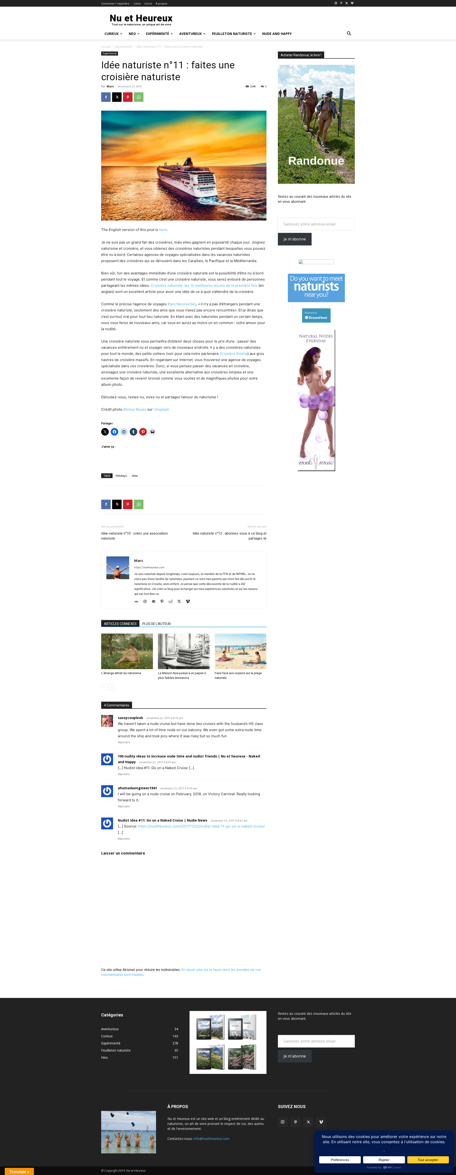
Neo (104, 1057)
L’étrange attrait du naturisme (121, 673)
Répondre (124, 742)
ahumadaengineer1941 (137, 788)
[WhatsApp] (138, 97)
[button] (349, 33)
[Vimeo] (352, 3)
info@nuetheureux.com (211, 1138)
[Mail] (155, 602)
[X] (346, 3)
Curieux (107, 1036)
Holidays (121, 475)
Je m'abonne (295, 239)
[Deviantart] (138, 602)
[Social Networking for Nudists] (316, 301)
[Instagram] (336, 3)
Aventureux (110, 1029)
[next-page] (112, 687)
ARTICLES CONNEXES (120, 624)
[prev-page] (104, 687)
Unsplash (161, 409)
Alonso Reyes (134, 409)
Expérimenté (123, 47)
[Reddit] (172, 602)
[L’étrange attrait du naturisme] (127, 651)
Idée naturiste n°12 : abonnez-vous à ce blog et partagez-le (229, 535)
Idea (135, 475)
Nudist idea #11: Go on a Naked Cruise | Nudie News (162, 820)
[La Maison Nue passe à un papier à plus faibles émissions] (184, 651)
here (163, 229)
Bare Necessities (182, 304)
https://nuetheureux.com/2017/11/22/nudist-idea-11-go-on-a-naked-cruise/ (201, 826)
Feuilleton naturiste (116, 1050)
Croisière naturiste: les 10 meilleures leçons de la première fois (204, 285)
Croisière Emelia (233, 353)
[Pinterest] (341, 3)
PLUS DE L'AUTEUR (156, 624)
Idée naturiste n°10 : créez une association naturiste (134, 535)
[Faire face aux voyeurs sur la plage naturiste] (240, 651)
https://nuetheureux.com (149, 567)
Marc (110, 86)
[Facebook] (106, 97)
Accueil (106, 47)
